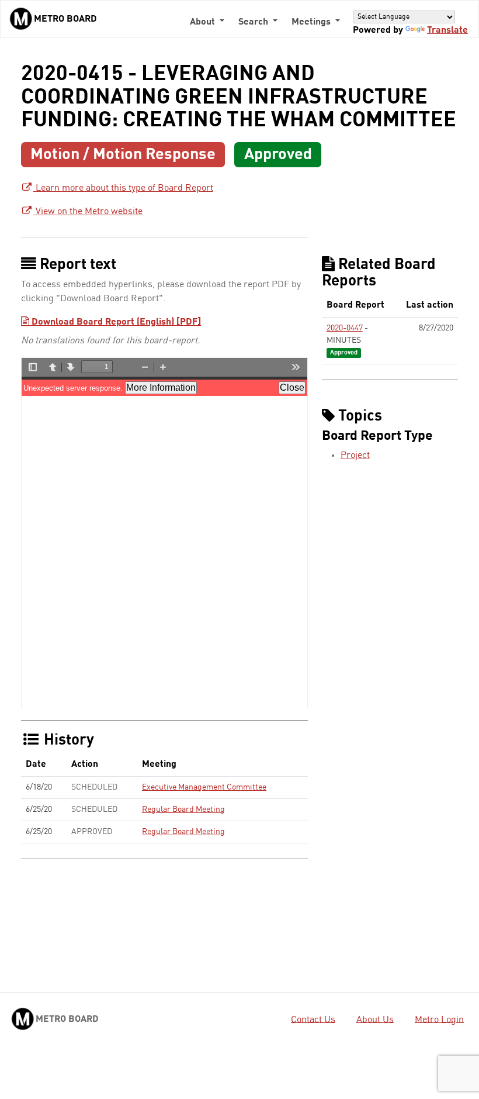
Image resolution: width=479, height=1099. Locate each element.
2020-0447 (345, 328)
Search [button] (254, 22)
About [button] (203, 22)
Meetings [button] (312, 22)
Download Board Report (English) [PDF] (115, 322)
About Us (375, 1019)
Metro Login (439, 1019)
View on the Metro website (88, 211)
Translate (447, 30)
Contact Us (313, 1019)
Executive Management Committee (204, 787)
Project (355, 455)
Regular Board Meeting (183, 809)
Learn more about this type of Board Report (123, 188)
